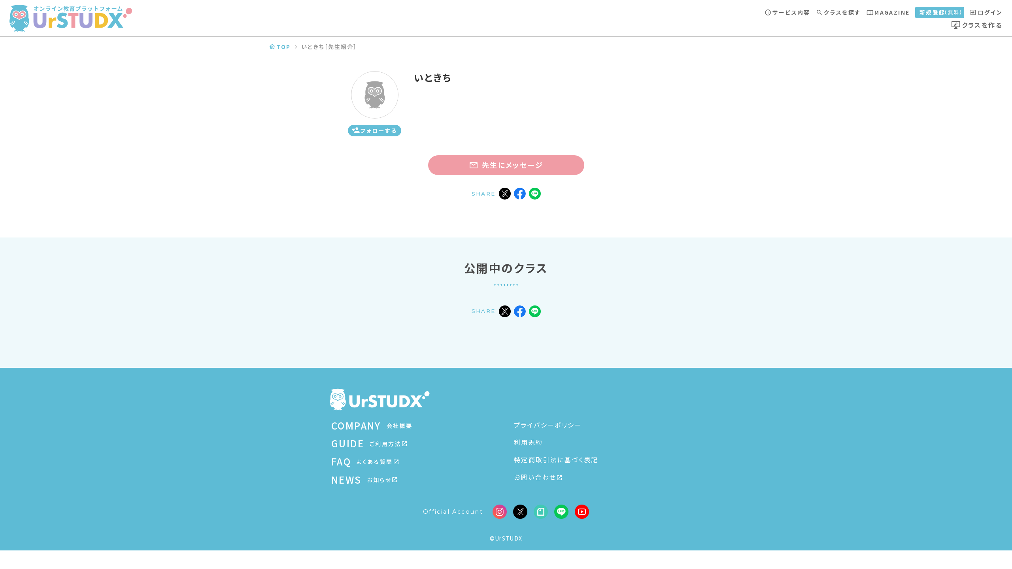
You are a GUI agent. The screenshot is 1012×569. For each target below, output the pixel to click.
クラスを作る (982, 25)
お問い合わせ (535, 477)
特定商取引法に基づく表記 (556, 459)
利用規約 (528, 442)
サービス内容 (791, 12)
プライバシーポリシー (548, 425)
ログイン (990, 12)
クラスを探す (842, 12)
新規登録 (941, 12)
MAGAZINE (892, 12)
